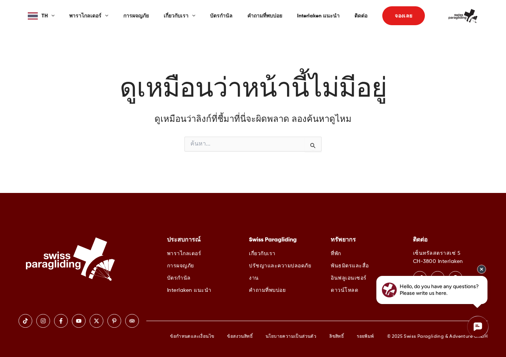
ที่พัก (336, 253)
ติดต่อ (360, 16)
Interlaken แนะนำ (318, 16)
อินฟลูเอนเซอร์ (349, 278)
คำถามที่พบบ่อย (264, 16)
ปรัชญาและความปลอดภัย (280, 265)
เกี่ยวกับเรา (176, 16)
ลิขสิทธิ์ (336, 336)
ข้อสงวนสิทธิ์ (240, 336)
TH (44, 16)
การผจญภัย (136, 16)
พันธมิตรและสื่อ (350, 265)
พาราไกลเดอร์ (85, 16)
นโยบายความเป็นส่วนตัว (291, 336)
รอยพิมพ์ (365, 336)
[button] (403, 15)
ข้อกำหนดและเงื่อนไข (192, 336)
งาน (254, 278)
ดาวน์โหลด (344, 290)
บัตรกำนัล (221, 16)
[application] (51, 16)
